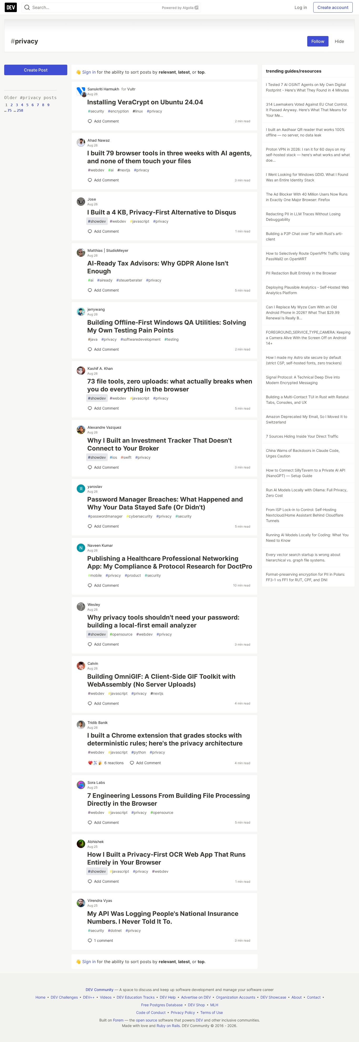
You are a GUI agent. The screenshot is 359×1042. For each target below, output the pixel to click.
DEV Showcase (273, 997)
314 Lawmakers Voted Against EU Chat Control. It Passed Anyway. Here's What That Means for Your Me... (307, 110)
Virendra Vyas (100, 900)
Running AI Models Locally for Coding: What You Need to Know (307, 538)
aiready (104, 280)
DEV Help (168, 997)
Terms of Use (211, 1012)
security (96, 111)
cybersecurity (139, 516)
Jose (92, 199)
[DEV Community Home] (10, 7)
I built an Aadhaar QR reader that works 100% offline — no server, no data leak (305, 132)
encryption (118, 111)
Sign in (89, 72)
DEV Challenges (64, 997)
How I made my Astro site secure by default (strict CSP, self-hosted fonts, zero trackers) (304, 360)
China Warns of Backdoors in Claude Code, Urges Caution (303, 453)
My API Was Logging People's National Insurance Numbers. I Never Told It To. (162, 917)
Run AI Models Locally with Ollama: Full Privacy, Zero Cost (306, 493)
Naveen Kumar (100, 545)
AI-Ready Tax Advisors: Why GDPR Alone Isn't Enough (157, 267)
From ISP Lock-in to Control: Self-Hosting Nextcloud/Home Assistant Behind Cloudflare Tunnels (304, 515)
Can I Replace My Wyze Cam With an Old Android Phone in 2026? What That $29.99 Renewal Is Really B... (303, 312)
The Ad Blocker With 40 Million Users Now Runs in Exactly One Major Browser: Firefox (306, 197)
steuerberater (129, 280)
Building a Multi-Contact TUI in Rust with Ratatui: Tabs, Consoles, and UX (307, 400)
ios (113, 457)
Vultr (131, 89)
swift (126, 457)
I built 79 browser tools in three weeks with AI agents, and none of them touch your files (169, 157)
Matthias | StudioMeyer (108, 250)
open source (146, 1020)
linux (138, 111)
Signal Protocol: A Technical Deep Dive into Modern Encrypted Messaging (303, 380)
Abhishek (96, 841)
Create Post (36, 70)
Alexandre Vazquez (104, 427)
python (138, 752)
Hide (339, 41)
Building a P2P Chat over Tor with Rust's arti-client (304, 236)
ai (111, 170)
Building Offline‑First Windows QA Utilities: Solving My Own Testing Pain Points (166, 326)
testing (172, 339)
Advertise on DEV (196, 997)
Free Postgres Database (162, 1005)
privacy (154, 111)
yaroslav (95, 486)
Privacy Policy (183, 1012)
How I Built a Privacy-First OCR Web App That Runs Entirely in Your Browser (166, 858)
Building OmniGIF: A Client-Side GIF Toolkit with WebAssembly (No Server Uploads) (161, 680)
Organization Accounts (235, 997)
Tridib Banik (98, 722)
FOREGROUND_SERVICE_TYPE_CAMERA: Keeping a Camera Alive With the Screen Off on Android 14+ (308, 337)
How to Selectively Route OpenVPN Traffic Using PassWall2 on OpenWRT (308, 256)
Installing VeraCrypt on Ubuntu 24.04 (145, 102)
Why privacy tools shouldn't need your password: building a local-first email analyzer (163, 621)
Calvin (93, 663)
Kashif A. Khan (100, 368)
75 (9, 110)
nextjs (123, 170)
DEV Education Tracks (136, 997)
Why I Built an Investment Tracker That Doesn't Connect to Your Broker (159, 444)
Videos (105, 997)
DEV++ (89, 997)
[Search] (27, 7)
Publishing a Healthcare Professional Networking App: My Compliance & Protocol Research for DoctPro (169, 562)
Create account (332, 7)
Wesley (94, 604)
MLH (214, 1005)
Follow (317, 41)
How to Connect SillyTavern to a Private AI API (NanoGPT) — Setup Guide (305, 473)
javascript (139, 221)
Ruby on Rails (168, 1025)
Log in (301, 7)
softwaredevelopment (141, 339)
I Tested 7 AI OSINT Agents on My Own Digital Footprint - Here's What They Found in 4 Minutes (307, 87)
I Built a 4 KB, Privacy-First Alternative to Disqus (161, 212)
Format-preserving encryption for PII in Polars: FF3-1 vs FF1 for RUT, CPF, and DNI (305, 577)
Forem (118, 1020)
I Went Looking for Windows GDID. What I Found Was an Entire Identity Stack (307, 177)
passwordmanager (105, 516)
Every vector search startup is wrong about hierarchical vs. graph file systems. (303, 557)
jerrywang (96, 309)
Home (40, 997)
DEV (199, 1020)
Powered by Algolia (178, 8)
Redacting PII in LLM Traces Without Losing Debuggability (303, 217)
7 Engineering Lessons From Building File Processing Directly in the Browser (168, 799)
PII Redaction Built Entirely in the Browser (301, 273)
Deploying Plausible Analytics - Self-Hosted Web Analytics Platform (307, 290)
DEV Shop (196, 1005)
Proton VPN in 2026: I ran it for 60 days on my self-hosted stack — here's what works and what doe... (308, 154)
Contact (314, 997)
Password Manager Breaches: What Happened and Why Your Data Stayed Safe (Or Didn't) (165, 503)
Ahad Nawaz (99, 140)
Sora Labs (96, 782)
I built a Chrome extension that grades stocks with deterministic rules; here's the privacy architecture (165, 739)
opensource (121, 634)
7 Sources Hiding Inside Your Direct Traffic (302, 436)
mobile (95, 575)
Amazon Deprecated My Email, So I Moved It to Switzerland (306, 419)
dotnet (115, 930)
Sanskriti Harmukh (103, 89)
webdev (96, 170)
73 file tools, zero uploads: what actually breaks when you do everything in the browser (169, 385)
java (93, 339)
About (296, 997)
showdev (97, 221)
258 (20, 110)
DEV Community (100, 989)
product (133, 575)
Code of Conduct (151, 1012)
